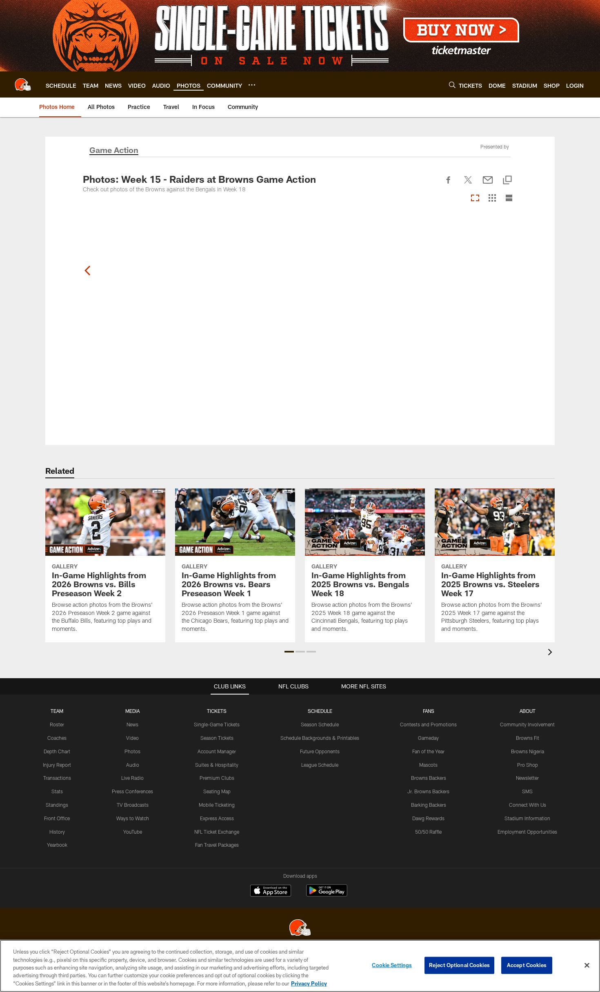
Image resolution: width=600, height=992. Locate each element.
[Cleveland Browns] (300, 928)
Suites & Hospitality (216, 765)
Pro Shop (527, 765)
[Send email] (487, 184)
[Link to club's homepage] (23, 84)
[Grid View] (492, 198)
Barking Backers (428, 805)
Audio (132, 765)
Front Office (57, 818)
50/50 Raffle (428, 831)
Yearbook (57, 845)
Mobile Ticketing (217, 805)
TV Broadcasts (133, 805)
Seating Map (217, 791)
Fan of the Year (428, 751)
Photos (132, 751)
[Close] (587, 965)
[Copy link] (507, 180)
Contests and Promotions (428, 724)
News (132, 724)
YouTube (132, 831)
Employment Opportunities (527, 831)
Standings (57, 805)
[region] (300, 966)
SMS (527, 791)
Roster (57, 724)
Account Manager (217, 751)
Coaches (57, 738)
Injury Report (57, 765)
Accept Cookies (527, 965)
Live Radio (132, 778)
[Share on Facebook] (448, 184)
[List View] (509, 198)
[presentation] (551, 653)
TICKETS (217, 711)
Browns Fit (527, 738)
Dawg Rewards (428, 818)
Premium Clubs (217, 778)
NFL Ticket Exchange (216, 831)
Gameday (428, 738)
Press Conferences (132, 791)
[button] (289, 652)
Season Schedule (320, 724)
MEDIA (132, 711)
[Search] (452, 84)
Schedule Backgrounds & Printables (319, 738)
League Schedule (319, 765)
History (57, 831)
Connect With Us (527, 805)
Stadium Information (527, 818)
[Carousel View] (475, 198)
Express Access (217, 818)
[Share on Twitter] (468, 184)
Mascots (428, 765)
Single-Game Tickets (217, 724)
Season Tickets (216, 738)
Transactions (57, 778)
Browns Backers (428, 778)
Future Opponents (320, 751)
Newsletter (527, 778)
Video (132, 738)
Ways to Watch (132, 818)
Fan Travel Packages (217, 845)
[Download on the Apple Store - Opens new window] (270, 892)
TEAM (57, 711)
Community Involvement (527, 724)
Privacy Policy (309, 983)
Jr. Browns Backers (428, 791)
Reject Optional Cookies (459, 965)
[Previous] (88, 270)
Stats (57, 791)
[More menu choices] (252, 85)
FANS (428, 711)
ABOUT (528, 711)
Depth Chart (57, 751)
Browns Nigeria (527, 751)
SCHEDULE (320, 711)
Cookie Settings (392, 965)
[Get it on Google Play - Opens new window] (326, 895)
